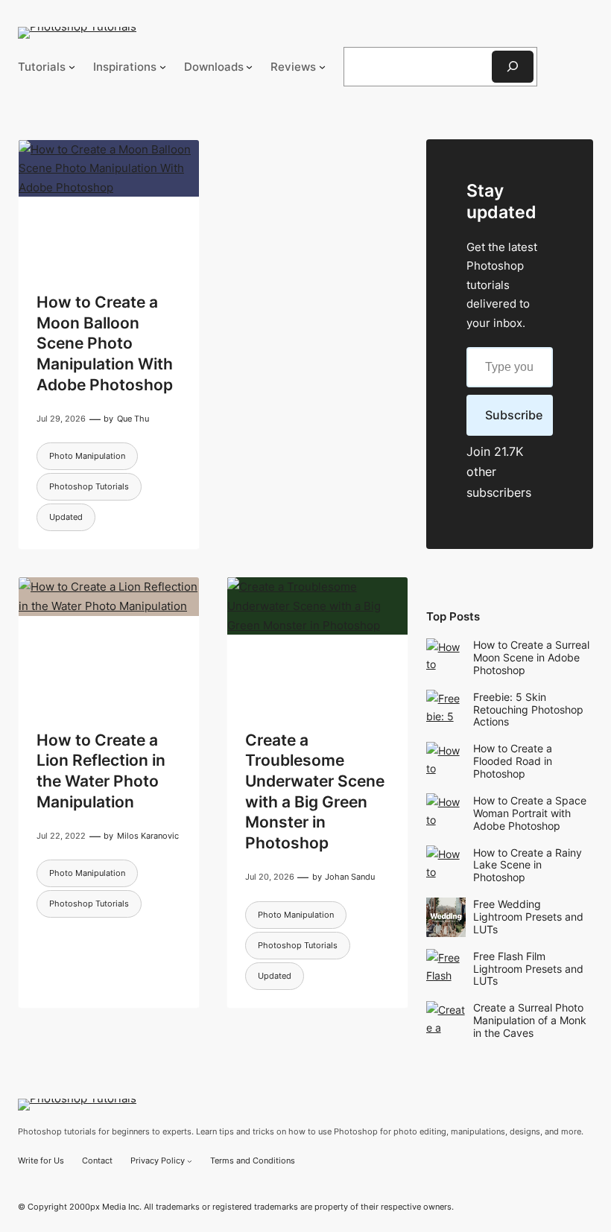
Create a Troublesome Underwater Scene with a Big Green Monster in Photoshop (314, 791)
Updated (66, 517)
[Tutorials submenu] (72, 66)
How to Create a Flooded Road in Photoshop (512, 761)
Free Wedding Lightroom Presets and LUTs (528, 917)
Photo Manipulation (87, 456)
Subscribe (513, 414)
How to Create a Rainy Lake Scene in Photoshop (527, 865)
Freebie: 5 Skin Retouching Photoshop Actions (528, 709)
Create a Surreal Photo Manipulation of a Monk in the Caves (529, 1020)
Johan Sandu (350, 876)
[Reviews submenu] (322, 66)
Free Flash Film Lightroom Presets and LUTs (528, 969)
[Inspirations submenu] (162, 66)
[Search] (513, 67)
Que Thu (133, 418)
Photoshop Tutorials (89, 486)
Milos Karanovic (148, 836)
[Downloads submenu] (249, 66)
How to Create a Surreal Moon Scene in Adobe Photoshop (531, 657)
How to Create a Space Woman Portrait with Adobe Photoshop (529, 813)
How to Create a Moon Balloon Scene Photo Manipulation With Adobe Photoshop (105, 343)
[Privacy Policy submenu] (189, 1160)
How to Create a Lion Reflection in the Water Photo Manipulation (101, 770)
